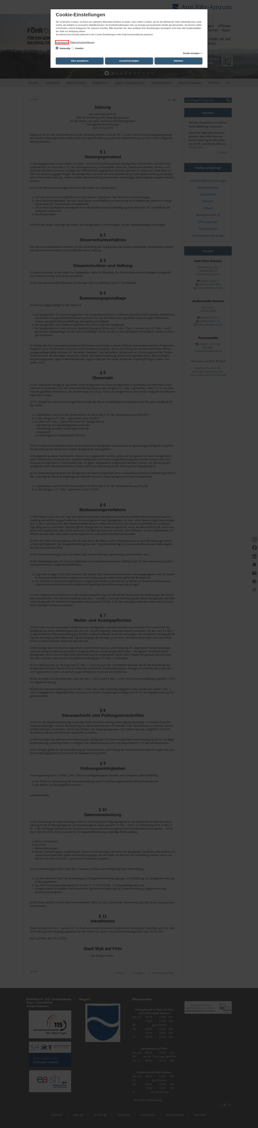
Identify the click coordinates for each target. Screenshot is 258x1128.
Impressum (62, 42)
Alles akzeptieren (79, 61)
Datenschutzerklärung (82, 42)
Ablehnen (178, 61)
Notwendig (65, 48)
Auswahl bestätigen (129, 61)
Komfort (79, 48)
